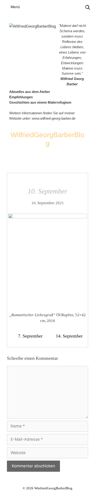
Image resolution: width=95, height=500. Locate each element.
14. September (69, 335)
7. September (30, 335)
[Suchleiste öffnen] (87, 7)
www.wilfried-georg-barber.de (53, 118)
